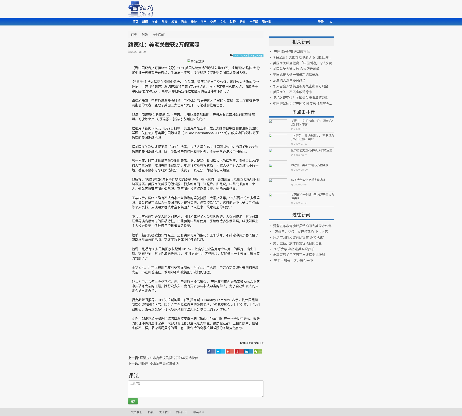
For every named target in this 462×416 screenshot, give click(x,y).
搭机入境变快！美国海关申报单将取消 (300, 98)
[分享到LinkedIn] (248, 351)
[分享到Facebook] (211, 351)
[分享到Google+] (230, 351)
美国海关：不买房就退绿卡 (292, 92)
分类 (242, 21)
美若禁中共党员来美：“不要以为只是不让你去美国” (312, 137)
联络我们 (136, 412)
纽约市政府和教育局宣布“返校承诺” (298, 237)
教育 (174, 21)
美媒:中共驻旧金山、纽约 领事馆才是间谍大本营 (312, 122)
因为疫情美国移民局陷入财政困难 (311, 150)
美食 (155, 21)
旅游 (194, 21)
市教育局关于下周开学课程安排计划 (299, 255)
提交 (133, 401)
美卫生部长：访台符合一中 (293, 261)
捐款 (151, 412)
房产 (203, 21)
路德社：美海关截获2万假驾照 (309, 165)
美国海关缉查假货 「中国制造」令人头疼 (302, 63)
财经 (233, 21)
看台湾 (266, 21)
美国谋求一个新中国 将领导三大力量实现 (312, 196)
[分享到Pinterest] (239, 351)
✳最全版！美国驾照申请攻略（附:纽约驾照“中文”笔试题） (303, 57)
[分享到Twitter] (220, 351)
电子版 (253, 21)
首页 (135, 21)
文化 (223, 21)
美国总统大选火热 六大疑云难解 (296, 69)
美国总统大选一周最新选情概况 (296, 75)
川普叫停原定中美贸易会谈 (159, 363)
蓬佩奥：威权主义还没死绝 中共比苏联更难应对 (303, 232)
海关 (237, 56)
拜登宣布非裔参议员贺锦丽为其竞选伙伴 (169, 358)
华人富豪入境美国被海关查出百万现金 (300, 86)
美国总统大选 (256, 56)
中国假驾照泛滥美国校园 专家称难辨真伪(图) (303, 103)
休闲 (213, 21)
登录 (321, 21)
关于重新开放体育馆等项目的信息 (297, 243)
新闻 (145, 21)
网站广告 (182, 412)
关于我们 (165, 412)
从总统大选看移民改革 (289, 80)
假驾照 (244, 56)
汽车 (184, 21)
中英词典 (198, 412)
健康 (164, 21)
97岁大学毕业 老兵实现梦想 (308, 180)
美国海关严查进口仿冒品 (291, 51)
